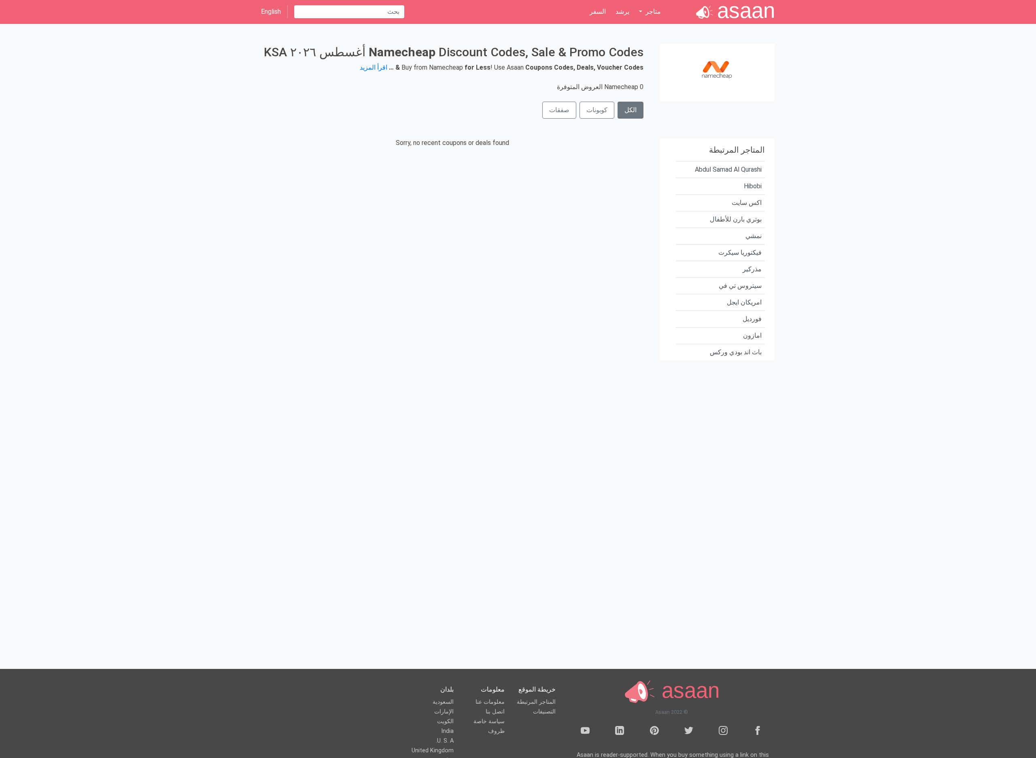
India (447, 731)
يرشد (622, 11)
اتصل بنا (495, 711)
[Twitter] (689, 732)
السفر (598, 11)
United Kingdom (433, 750)
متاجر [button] (652, 11)
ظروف (496, 731)
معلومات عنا (490, 701)
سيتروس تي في (740, 286)
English (271, 11)
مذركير (752, 269)
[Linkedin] (620, 732)
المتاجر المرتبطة (536, 701)
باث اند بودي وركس (736, 352)
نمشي (753, 236)
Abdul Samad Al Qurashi (728, 169)
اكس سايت (747, 203)
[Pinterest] (654, 732)
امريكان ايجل (744, 302)
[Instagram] (723, 732)
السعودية (443, 701)
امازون (752, 335)
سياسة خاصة (489, 721)
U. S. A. (445, 740)
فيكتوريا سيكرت (740, 252)
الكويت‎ (445, 721)
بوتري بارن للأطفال (736, 219)
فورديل (752, 319)
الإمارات (444, 711)
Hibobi (753, 186)
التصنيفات (544, 711)
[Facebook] (758, 732)
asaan (688, 690)
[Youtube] (585, 732)
